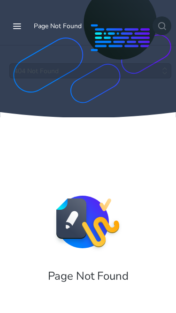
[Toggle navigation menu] (16, 25)
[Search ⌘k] (162, 25)
